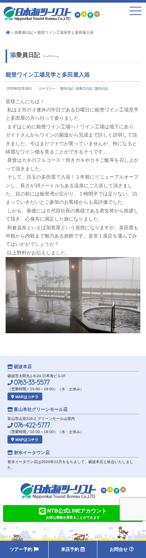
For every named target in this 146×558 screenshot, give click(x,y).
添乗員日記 (23, 32)
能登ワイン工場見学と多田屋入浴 (48, 74)
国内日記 (66, 88)
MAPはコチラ (26, 397)
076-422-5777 (31, 425)
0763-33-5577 (30, 382)
